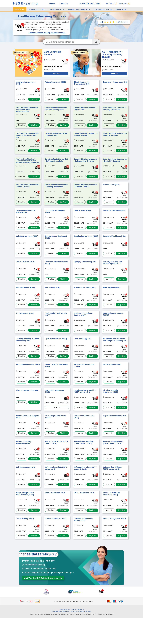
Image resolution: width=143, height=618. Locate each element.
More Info (56, 73)
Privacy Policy (56, 611)
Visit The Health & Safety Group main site (43, 578)
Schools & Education (37, 9)
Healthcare (19, 9)
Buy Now (34, 99)
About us (67, 609)
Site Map (88, 611)
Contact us (80, 609)
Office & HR (121, 9)
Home (61, 609)
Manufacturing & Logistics (79, 9)
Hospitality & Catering (103, 9)
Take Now (34, 125)
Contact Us (64, 3)
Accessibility (65, 611)
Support (52, 3)
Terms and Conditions (77, 611)
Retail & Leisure (57, 9)
